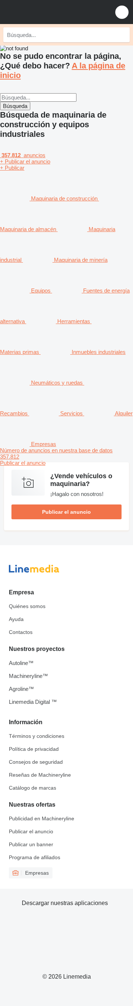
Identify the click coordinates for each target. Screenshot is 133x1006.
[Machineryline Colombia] (51, 12)
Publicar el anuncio (66, 512)
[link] (66, 456)
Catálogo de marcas (32, 788)
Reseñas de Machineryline (40, 775)
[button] (122, 12)
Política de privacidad (34, 749)
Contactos (21, 632)
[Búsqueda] (122, 34)
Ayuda (16, 619)
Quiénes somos (27, 606)
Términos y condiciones (36, 736)
